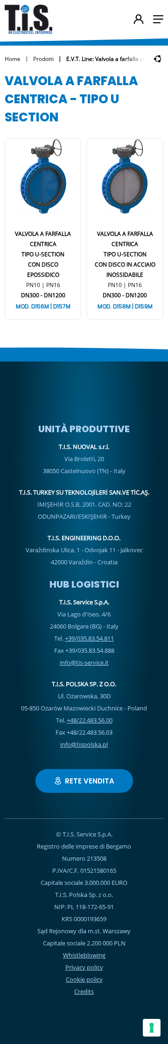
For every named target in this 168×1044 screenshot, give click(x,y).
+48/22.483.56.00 (89, 720)
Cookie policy (84, 979)
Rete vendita (89, 781)
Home (13, 59)
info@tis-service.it (84, 662)
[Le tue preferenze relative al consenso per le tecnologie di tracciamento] (152, 1028)
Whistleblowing (84, 955)
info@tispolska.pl (84, 744)
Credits (84, 991)
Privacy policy (84, 967)
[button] (158, 19)
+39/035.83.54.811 (89, 638)
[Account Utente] (138, 20)
